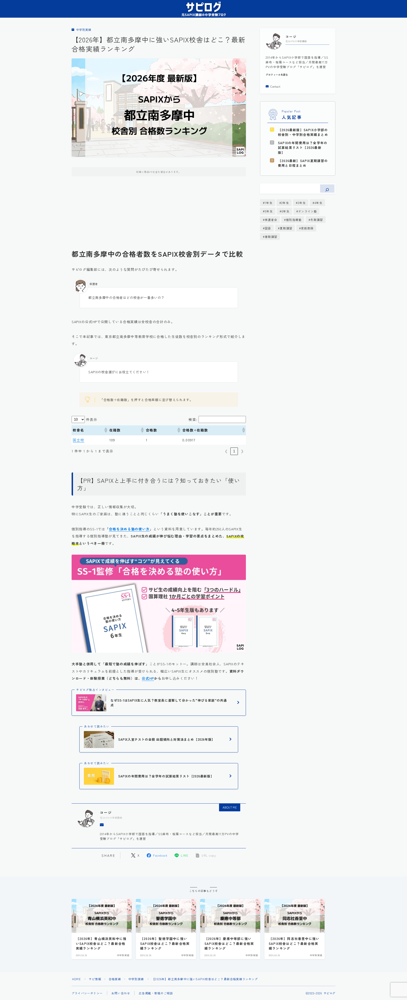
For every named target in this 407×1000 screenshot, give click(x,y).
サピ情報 (95, 979)
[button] (105, 430)
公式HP (148, 678)
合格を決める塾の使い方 (129, 528)
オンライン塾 (307, 211)
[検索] (327, 188)
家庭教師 (307, 228)
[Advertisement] (159, 216)
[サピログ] (203, 9)
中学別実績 (83, 29)
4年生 (318, 203)
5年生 (269, 211)
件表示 (92, 419)
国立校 (78, 439)
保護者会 (271, 220)
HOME (76, 979)
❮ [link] (226, 451)
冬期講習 (316, 220)
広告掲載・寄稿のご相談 (156, 993)
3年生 (302, 203)
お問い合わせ (120, 993)
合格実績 (115, 979)
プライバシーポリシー (87, 993)
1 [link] (234, 451)
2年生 (285, 203)
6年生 (285, 211)
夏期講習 (286, 228)
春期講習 (271, 237)
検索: (192, 419)
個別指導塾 (293, 220)
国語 (268, 228)
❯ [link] (242, 451)
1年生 (269, 203)
